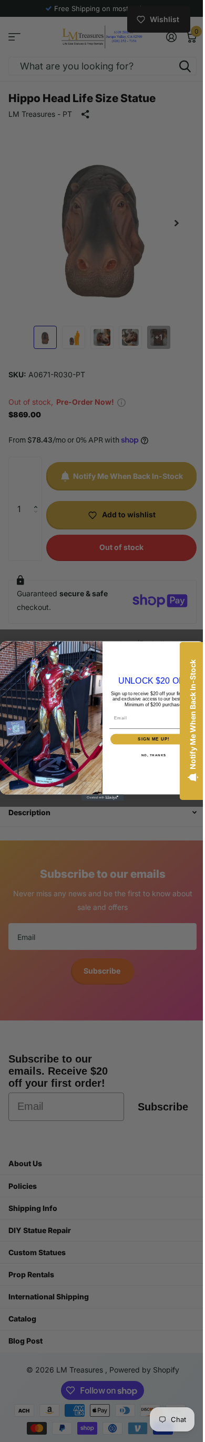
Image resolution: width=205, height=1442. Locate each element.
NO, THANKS (149, 755)
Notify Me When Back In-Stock (184, 714)
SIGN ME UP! (150, 739)
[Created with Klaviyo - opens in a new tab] (99, 798)
